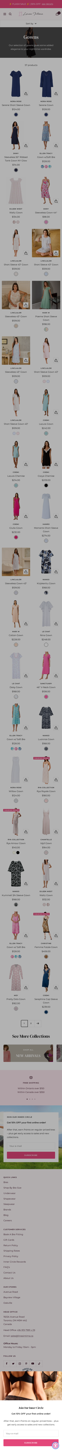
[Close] (58, 1376)
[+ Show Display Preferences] (55, 1445)
